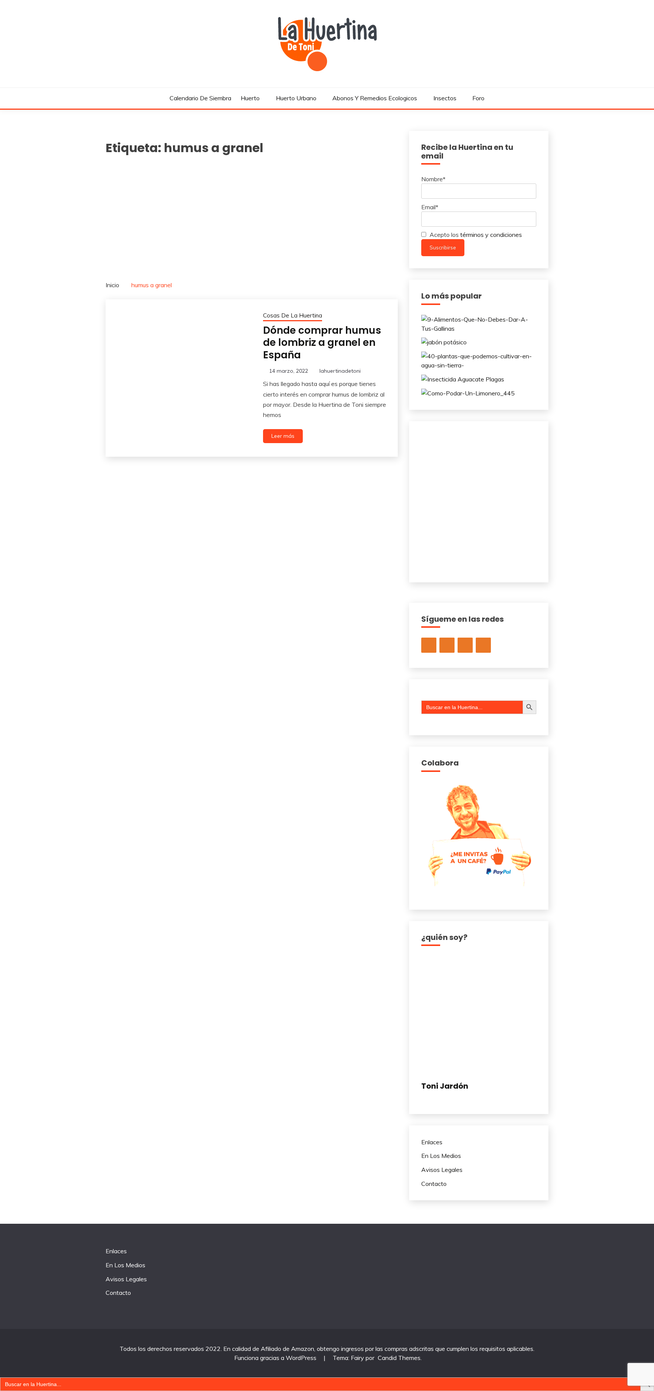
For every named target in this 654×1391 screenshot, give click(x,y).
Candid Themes (399, 1357)
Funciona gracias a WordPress (276, 1357)
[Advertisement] (252, 214)
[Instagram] (428, 645)
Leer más (282, 436)
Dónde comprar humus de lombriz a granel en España (322, 343)
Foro (478, 98)
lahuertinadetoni (340, 370)
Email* (429, 207)
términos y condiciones (491, 234)
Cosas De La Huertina (292, 315)
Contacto (434, 1183)
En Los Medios (441, 1155)
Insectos (444, 98)
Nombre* (433, 179)
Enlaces (431, 1142)
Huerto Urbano (296, 98)
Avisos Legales (441, 1169)
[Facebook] (465, 645)
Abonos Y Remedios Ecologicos (374, 98)
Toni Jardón (444, 1086)
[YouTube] (447, 645)
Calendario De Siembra (200, 98)
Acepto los (475, 234)
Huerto (250, 98)
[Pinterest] (483, 645)
